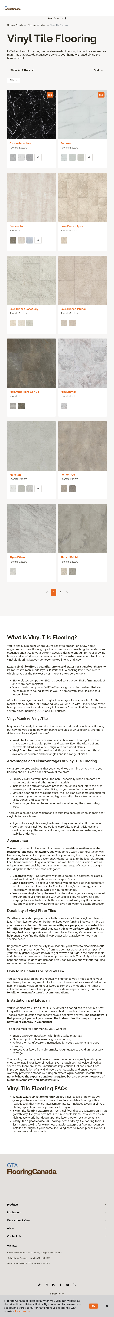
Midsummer (68, 391)
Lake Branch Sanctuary (24, 309)
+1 (38, 488)
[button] (55, 18)
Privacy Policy (57, 1294)
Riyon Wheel (18, 557)
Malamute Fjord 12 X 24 (24, 391)
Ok (93, 1306)
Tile (12, 80)
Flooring (32, 25)
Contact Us (14, 1236)
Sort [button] (96, 70)
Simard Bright (69, 557)
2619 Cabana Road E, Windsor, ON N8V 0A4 (28, 1263)
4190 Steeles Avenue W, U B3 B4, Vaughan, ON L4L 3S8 (34, 1252)
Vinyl (43, 25)
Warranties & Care (18, 1220)
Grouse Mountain (20, 143)
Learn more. (23, 1311)
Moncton (15, 474)
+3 (38, 157)
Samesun (66, 143)
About (11, 1228)
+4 (38, 240)
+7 (89, 157)
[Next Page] (67, 592)
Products (13, 1204)
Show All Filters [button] (20, 70)
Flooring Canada (15, 25)
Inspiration (13, 1212)
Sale (50, 95)
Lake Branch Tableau (74, 309)
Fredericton (17, 226)
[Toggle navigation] (107, 8)
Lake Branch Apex (72, 226)
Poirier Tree (68, 474)
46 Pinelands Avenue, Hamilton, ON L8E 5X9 (28, 1258)
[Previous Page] (47, 592)
